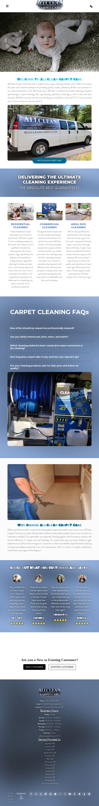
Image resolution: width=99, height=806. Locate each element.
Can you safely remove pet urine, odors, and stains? (39, 337)
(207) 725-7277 (52, 700)
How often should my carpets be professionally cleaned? (42, 328)
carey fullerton (60, 615)
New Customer (34, 667)
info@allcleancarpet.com (52, 703)
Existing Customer (62, 667)
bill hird (17, 618)
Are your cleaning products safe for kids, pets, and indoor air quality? (44, 367)
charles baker (82, 618)
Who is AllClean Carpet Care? (49, 160)
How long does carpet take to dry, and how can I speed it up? (44, 357)
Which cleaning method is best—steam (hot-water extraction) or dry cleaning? (46, 346)
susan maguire (38, 618)
